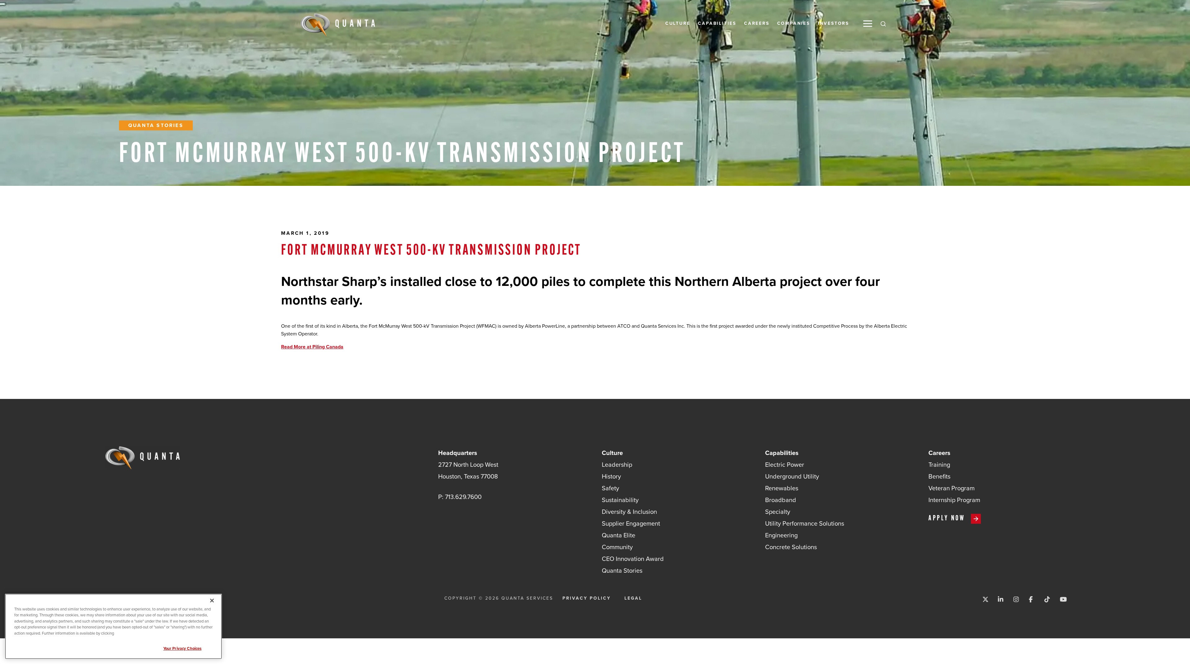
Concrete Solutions (791, 547)
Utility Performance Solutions (804, 523)
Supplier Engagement (631, 523)
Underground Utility (792, 476)
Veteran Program (951, 488)
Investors (833, 23)
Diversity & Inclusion (629, 511)
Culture (677, 23)
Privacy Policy (586, 598)
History (611, 476)
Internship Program (954, 500)
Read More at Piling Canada (312, 346)
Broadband (780, 500)
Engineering (781, 535)
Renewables (781, 488)
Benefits (939, 476)
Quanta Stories (155, 125)
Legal (633, 598)
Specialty (777, 511)
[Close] (212, 600)
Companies (793, 23)
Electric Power (784, 464)
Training (939, 464)
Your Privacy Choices (182, 648)
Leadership (617, 464)
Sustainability (620, 500)
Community (617, 547)
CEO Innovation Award (633, 558)
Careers (756, 23)
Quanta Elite (618, 535)
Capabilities (717, 23)
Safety (610, 488)
